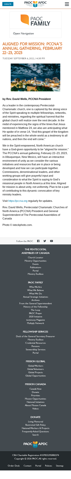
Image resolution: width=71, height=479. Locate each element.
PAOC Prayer (35, 313)
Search (35, 434)
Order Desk (14, 465)
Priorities (35, 395)
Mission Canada (35, 384)
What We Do (35, 293)
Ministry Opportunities (35, 260)
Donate (7, 4)
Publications (35, 267)
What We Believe (35, 290)
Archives (36, 299)
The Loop (35, 309)
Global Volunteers (35, 368)
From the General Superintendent (35, 303)
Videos (35, 408)
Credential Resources (35, 342)
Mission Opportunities (35, 398)
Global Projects (35, 372)
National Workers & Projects (35, 427)
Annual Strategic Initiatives (35, 296)
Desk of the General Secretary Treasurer (35, 336)
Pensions (36, 346)
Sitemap (59, 465)
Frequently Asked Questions (35, 431)
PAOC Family (35, 20)
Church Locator (35, 257)
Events (36, 263)
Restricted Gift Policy (35, 424)
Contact (27, 465)
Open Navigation (23, 33)
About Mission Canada (35, 405)
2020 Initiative (35, 316)
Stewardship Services (35, 349)
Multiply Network (35, 322)
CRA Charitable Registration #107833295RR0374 (35, 454)
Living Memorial (35, 421)
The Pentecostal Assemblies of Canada (35, 4)
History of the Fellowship (35, 306)
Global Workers (35, 365)
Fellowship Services (35, 331)
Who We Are (35, 286)
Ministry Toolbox (35, 273)
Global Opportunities (35, 375)
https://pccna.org (17, 201)
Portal (35, 270)
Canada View (35, 388)
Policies (48, 465)
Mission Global (35, 361)
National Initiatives (35, 401)
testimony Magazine (35, 319)
